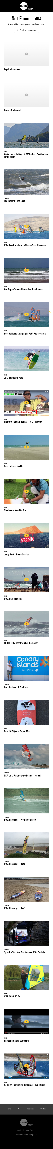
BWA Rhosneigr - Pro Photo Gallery (26, 806)
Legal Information (26, 57)
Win (19, 1109)
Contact (43, 1109)
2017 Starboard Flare (26, 364)
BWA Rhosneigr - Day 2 (26, 850)
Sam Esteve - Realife (26, 453)
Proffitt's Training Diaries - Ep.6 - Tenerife (26, 408)
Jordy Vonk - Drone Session (26, 541)
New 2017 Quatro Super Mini (26, 718)
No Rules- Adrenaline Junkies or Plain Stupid (26, 1071)
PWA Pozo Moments (26, 585)
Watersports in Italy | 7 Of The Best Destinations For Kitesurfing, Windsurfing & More (26, 142)
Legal (19, 1130)
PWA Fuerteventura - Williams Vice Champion (26, 232)
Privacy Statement (26, 98)
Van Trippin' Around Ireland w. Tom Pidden (26, 276)
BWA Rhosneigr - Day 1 (26, 895)
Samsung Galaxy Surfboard (26, 1027)
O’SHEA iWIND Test (26, 983)
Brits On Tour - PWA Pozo (26, 674)
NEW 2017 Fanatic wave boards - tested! (26, 762)
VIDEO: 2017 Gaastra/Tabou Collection (26, 629)
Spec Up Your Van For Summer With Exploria (26, 939)
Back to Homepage (28, 30)
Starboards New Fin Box (26, 497)
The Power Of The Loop (26, 187)
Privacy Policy (28, 1130)
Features (30, 1109)
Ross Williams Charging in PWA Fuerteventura (26, 320)
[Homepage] (26, 1122)
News (9, 1109)
